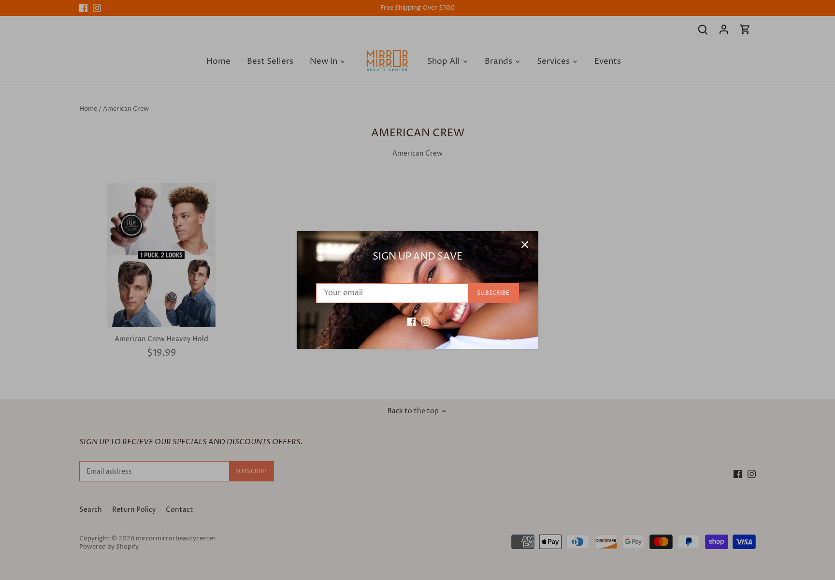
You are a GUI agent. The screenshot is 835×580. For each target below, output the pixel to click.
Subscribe (493, 293)
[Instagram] (425, 321)
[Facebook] (411, 321)
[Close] (524, 244)
